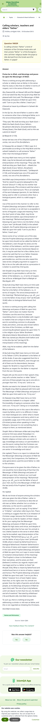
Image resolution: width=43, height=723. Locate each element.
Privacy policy (21, 704)
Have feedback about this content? (21, 626)
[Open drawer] (40, 3)
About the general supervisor (27, 700)
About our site (10, 700)
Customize (35, 720)
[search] (40, 9)
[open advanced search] (33, 9)
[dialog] (20, 714)
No (26, 640)
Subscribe (36, 669)
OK (5, 720)
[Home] (4, 17)
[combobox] (17, 10)
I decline (15, 720)
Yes (16, 640)
